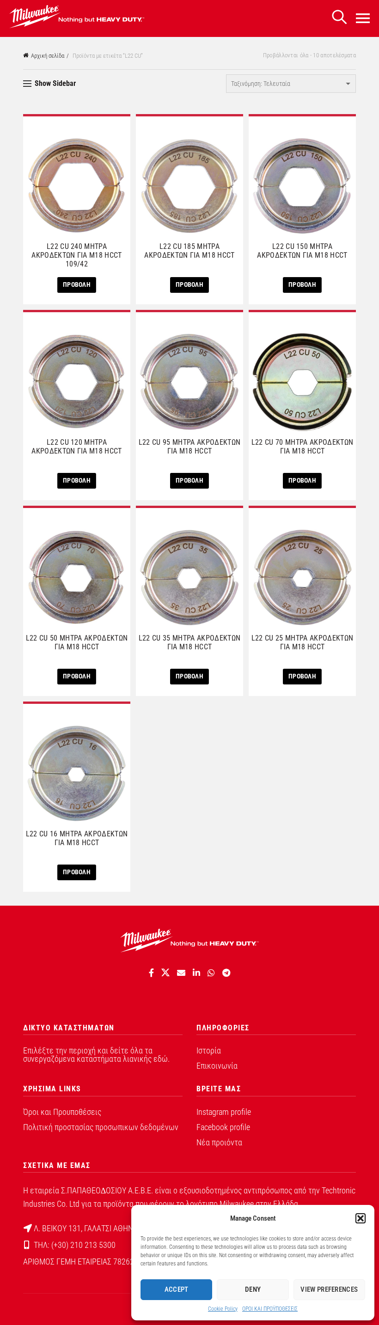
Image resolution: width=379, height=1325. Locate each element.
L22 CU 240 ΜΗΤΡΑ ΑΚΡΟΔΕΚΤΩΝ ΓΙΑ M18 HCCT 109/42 (76, 255)
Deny (253, 1289)
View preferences (329, 1289)
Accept (177, 1289)
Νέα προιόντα (219, 1142)
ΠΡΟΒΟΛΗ (77, 284)
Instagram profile (223, 1112)
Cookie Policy (223, 1309)
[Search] (339, 17)
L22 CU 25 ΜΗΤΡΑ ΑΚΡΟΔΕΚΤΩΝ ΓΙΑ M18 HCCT (302, 642)
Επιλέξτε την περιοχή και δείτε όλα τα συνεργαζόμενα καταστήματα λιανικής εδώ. (96, 1055)
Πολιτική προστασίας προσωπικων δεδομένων (100, 1127)
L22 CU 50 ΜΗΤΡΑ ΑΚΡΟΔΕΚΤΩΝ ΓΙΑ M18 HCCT (77, 642)
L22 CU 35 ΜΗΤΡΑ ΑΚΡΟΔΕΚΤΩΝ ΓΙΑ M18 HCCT (189, 642)
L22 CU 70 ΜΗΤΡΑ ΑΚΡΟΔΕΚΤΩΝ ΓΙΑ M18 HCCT (302, 446)
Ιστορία (208, 1050)
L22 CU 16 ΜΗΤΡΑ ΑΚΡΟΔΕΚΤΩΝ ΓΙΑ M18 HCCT (77, 838)
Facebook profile (223, 1127)
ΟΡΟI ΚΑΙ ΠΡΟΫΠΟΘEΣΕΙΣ (270, 1309)
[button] (360, 1218)
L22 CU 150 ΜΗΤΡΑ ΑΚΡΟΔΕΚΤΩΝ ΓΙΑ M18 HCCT (302, 251)
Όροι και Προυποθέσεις (62, 1112)
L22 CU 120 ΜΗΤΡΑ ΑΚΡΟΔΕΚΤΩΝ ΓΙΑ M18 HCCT (76, 446)
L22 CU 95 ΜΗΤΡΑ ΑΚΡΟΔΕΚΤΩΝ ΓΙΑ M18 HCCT (189, 446)
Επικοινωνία (217, 1066)
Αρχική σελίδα (47, 55)
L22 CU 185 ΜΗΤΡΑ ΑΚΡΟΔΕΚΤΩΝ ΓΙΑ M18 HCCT (189, 251)
